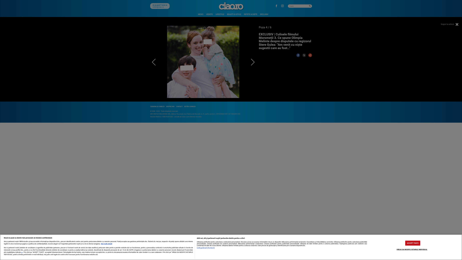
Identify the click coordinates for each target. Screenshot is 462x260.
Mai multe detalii (106, 244)
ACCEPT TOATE (412, 243)
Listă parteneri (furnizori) (206, 248)
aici (22, 252)
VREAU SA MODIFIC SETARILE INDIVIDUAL (412, 249)
